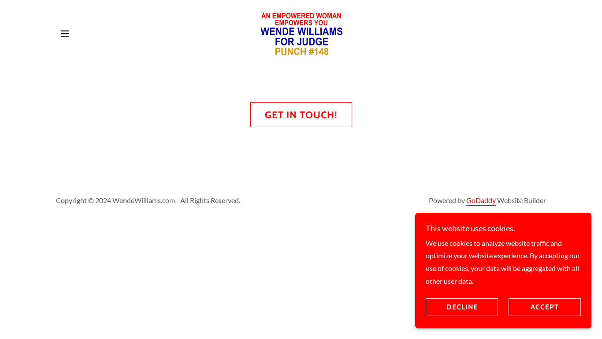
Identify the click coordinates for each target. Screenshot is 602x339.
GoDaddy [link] (481, 200)
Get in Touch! (301, 115)
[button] (65, 33)
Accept (545, 307)
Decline (462, 307)
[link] (301, 32)
